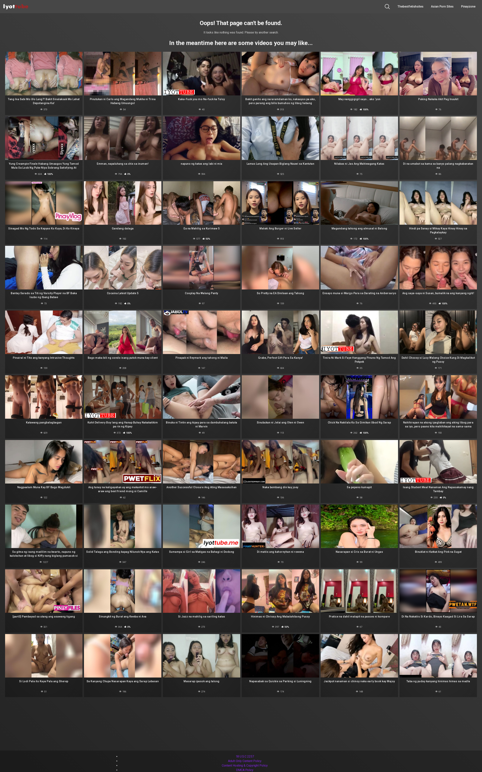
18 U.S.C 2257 (245, 756)
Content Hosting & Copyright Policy (245, 765)
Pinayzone (468, 6)
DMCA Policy (244, 770)
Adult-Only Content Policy (244, 761)
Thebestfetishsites (410, 6)
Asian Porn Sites (442, 6)
